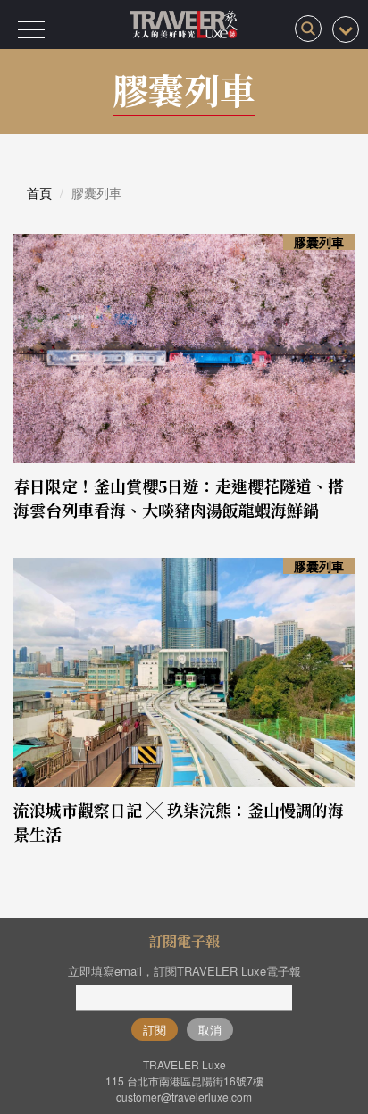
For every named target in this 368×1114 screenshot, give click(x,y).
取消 (210, 1029)
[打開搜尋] (308, 28)
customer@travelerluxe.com (184, 1096)
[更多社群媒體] (345, 29)
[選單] (31, 29)
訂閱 (154, 1029)
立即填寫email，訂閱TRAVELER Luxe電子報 (184, 970)
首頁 (39, 193)
